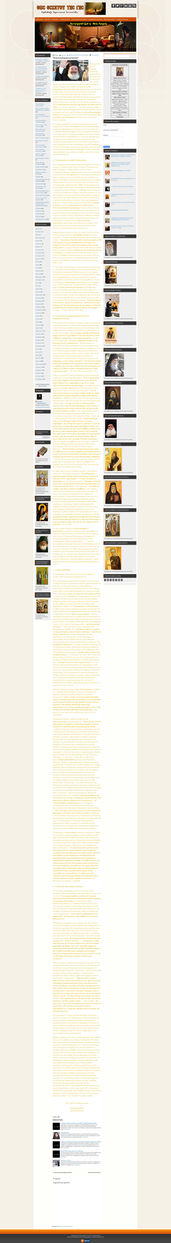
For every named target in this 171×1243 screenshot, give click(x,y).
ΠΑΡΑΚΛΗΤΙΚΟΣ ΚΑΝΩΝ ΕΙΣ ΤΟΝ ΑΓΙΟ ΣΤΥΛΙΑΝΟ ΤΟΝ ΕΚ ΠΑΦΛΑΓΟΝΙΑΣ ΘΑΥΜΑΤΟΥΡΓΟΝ (121, 164)
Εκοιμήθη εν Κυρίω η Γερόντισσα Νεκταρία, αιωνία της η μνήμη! (41, 68)
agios (99, 1235)
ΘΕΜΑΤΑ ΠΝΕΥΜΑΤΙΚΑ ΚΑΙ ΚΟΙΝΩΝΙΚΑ (79, 55)
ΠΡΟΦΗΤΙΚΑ (39, 214)
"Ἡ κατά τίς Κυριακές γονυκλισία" (65, 58)
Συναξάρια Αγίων (65, 19)
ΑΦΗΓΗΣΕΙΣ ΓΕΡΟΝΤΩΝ (42, 140)
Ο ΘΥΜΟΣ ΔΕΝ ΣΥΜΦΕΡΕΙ (42, 76)
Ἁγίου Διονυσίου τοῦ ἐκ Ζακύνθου (119, 86)
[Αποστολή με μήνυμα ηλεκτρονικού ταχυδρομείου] (53, 1117)
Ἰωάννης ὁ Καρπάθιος (115, 108)
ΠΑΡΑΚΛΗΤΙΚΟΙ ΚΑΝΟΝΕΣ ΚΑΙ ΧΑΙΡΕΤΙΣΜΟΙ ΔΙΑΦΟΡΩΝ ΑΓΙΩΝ (42, 204)
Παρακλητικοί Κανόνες (95, 19)
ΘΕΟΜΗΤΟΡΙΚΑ (39, 184)
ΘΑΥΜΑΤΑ (38, 176)
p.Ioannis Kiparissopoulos (41, 402)
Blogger (44, 386)
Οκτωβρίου (39, 252)
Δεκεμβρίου (39, 301)
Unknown (63, 55)
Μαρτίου (38, 240)
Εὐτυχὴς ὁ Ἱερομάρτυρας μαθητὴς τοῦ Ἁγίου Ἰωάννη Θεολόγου (119, 82)
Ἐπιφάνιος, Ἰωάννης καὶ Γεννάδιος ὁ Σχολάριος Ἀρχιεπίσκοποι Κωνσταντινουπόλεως (120, 104)
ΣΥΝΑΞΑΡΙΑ (39, 216)
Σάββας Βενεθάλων (122, 101)
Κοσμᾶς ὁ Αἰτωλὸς (117, 80)
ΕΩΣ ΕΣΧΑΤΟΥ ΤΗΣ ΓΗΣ (85, 1235)
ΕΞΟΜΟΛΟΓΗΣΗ (40, 169)
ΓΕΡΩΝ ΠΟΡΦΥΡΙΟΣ (40, 167)
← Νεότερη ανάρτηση (58, 1172)
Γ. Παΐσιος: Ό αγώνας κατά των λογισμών (122, 186)
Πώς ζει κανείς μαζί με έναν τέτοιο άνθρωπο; (72, 1151)
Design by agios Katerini (98, 1237)
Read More (67, 1129)
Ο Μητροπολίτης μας (122, 19)
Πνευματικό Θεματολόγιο (79, 19)
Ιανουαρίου (39, 231)
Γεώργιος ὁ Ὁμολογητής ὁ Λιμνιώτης (120, 85)
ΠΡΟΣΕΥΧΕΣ (39, 211)
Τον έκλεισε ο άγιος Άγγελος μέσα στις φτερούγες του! (41, 90)
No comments (95, 55)
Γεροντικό (54, 19)
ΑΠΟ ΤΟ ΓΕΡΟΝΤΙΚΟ (41, 138)
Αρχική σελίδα (68, 1172)
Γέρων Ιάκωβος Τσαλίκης (42, 158)
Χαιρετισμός (39, 19)
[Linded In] (126, 5)
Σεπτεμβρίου (39, 256)
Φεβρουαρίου (39, 237)
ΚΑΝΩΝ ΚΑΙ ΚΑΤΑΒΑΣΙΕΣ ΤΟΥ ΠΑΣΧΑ (120, 170)
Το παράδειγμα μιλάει (41, 82)
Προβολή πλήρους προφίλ (43, 407)
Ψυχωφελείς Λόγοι (109, 19)
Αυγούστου (39, 243)
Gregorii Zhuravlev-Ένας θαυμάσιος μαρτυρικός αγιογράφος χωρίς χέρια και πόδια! (81, 1141)
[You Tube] (130, 5)
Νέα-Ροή (47, 19)
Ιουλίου (37, 261)
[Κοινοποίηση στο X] (57, 1117)
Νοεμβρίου (38, 304)
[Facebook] (113, 5)
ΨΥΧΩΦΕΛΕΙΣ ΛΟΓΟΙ (41, 219)
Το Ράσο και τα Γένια (66, 1160)
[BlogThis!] (55, 1117)
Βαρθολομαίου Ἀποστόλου (118, 99)
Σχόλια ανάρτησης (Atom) (65, 1226)
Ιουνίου (37, 264)
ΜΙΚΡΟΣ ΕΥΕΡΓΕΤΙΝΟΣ (41, 195)
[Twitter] (118, 5)
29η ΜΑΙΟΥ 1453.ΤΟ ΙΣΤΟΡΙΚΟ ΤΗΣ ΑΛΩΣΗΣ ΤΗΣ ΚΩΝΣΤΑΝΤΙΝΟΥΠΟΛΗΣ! (79, 1123)
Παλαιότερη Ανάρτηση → (95, 1172)
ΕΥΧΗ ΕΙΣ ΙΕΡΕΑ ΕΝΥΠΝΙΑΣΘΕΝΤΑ (119, 210)
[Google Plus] (122, 5)
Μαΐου (37, 234)
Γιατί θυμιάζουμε (65, 1132)
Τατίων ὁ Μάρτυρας (124, 83)
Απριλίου (38, 228)
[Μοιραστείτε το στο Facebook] (58, 1117)
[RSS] (134, 5)
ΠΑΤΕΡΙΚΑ (38, 208)
